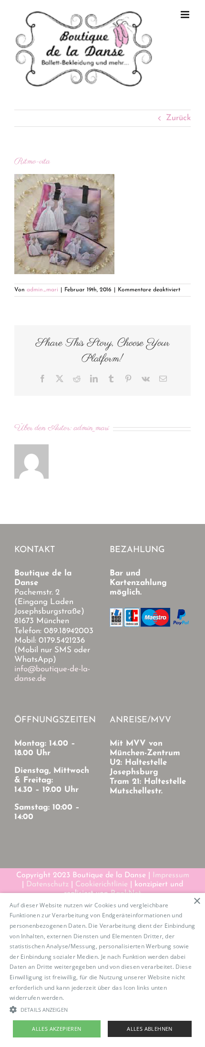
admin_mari (42, 290)
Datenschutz (47, 884)
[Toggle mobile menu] (186, 15)
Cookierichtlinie (101, 884)
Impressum (171, 875)
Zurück (178, 118)
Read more (81, 998)
